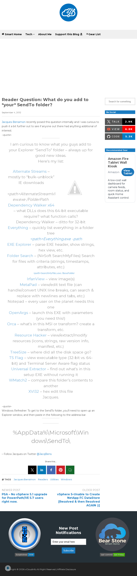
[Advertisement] (68, 66)
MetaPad (28, 284)
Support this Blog (67, 34)
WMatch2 (18, 380)
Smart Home (13, 34)
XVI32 (34, 391)
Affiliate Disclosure (66, 569)
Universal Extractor (28, 369)
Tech (29, 34)
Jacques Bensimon (14, 122)
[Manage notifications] (8, 568)
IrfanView (36, 279)
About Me (45, 34)
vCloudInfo (30, 569)
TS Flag (16, 357)
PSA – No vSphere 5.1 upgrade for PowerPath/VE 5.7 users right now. (24, 498)
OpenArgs (18, 312)
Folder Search (20, 255)
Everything (18, 227)
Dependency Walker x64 (31, 205)
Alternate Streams (30, 171)
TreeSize (18, 352)
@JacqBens (44, 454)
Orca (11, 324)
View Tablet (127, 172)
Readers (43, 479)
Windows (66, 479)
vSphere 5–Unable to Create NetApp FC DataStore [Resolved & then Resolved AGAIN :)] (78, 500)
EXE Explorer (19, 244)
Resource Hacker (31, 335)
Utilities (54, 479)
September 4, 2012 (11, 112)
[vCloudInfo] (68, 15)
